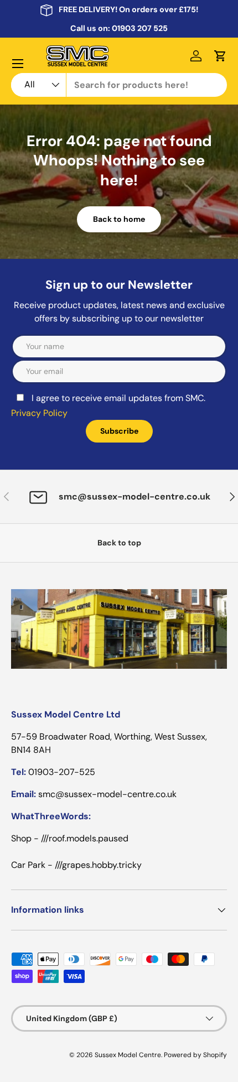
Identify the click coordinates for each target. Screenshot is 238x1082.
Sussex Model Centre (128, 1054)
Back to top (119, 543)
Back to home (119, 219)
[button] (220, 56)
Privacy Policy (39, 413)
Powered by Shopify (195, 1054)
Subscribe (119, 431)
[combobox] (119, 85)
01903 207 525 (140, 28)
